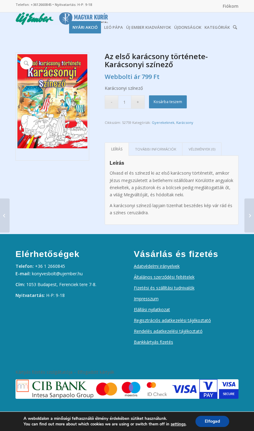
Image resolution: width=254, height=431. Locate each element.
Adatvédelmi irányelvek (157, 266)
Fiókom (231, 6)
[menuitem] (229, 6)
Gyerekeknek (163, 122)
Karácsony (184, 122)
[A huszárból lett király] (249, 215)
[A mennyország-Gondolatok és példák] (5, 215)
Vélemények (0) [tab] (202, 149)
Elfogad (212, 421)
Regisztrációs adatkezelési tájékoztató (172, 320)
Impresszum (146, 299)
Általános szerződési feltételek (164, 277)
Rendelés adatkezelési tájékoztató (168, 331)
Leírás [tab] (117, 149)
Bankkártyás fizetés (153, 342)
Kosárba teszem (168, 101)
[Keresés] (235, 25)
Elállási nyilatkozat (152, 309)
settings (178, 424)
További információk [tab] (155, 149)
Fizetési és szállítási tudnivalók (164, 288)
